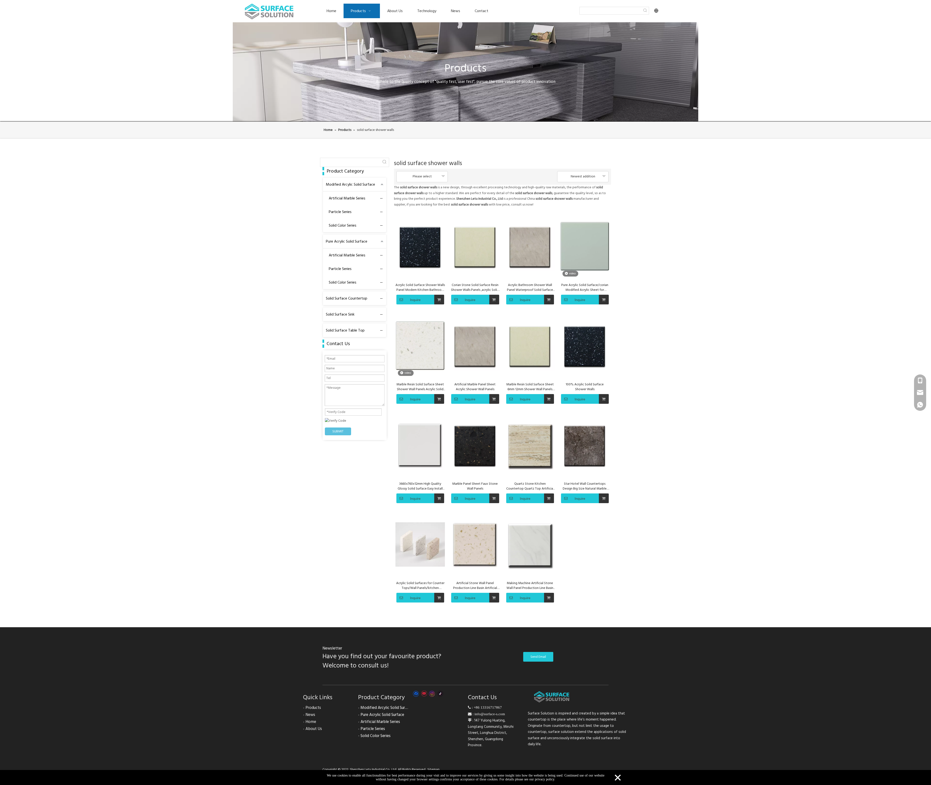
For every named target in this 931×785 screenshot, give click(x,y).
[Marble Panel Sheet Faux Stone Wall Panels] (475, 445)
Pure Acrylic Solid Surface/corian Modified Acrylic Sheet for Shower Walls (584, 287)
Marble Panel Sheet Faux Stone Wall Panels (475, 486)
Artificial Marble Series (347, 198)
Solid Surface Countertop (346, 298)
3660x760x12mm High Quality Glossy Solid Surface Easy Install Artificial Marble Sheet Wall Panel (420, 486)
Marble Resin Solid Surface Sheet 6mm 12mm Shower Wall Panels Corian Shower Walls (530, 387)
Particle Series (340, 211)
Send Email (538, 656)
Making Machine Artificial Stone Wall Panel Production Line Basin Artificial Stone (529, 585)
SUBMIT (338, 431)
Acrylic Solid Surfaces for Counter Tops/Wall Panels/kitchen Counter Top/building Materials (420, 585)
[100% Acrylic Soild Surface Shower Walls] (585, 346)
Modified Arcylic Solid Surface (350, 184)
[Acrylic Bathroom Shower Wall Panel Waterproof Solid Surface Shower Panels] (530, 246)
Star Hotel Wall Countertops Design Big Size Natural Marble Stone (585, 486)
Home (310, 722)
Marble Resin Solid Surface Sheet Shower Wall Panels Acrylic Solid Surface (420, 387)
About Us (313, 729)
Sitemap (433, 769)
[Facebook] (416, 694)
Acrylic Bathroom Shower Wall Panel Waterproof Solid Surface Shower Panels (530, 287)
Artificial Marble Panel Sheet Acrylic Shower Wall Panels (475, 387)
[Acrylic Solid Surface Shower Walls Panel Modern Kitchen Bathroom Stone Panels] (420, 246)
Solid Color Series (342, 225)
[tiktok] (440, 694)
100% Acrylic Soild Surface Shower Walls (585, 387)
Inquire (415, 300)
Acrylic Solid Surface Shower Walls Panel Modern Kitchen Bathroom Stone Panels (420, 287)
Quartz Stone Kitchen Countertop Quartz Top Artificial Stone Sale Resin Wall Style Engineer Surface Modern (530, 486)
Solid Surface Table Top (345, 330)
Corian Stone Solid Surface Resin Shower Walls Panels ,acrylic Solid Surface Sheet (475, 287)
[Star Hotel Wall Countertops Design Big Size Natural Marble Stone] (585, 445)
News (310, 715)
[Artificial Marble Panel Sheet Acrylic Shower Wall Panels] (475, 346)
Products (313, 708)
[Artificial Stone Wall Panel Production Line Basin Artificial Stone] (475, 544)
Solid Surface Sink (340, 314)
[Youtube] (424, 694)
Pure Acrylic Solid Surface (346, 241)
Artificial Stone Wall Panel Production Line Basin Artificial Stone (475, 585)
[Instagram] (432, 693)
